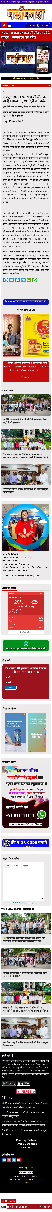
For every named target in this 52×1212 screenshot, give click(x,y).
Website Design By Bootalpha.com (24, 1179)
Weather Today (27, 632)
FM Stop (44, 25)
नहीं (9, 682)
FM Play (31, 25)
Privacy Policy (26, 1140)
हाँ (9, 677)
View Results (26, 693)
